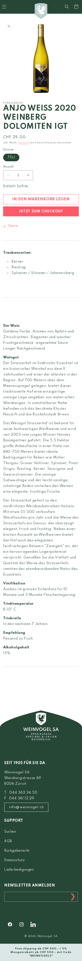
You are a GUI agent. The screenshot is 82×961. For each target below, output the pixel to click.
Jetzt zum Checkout (41, 211)
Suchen (10, 832)
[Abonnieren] (73, 897)
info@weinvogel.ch (26, 807)
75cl (11, 157)
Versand (23, 142)
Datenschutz (14, 860)
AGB (8, 841)
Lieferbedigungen (19, 870)
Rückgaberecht (17, 851)
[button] (66, 6)
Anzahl (8, 166)
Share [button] (13, 226)
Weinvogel (44, 936)
